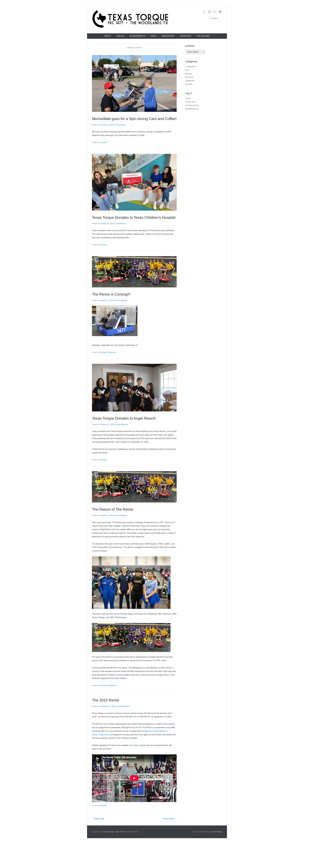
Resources (168, 36)
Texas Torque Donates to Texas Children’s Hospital (133, 217)
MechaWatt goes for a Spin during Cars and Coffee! (134, 119)
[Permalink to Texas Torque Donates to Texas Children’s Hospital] (134, 182)
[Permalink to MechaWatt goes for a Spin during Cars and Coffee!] (134, 83)
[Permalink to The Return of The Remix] (134, 486)
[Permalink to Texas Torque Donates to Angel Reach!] (134, 387)
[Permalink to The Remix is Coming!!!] (134, 271)
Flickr (215, 12)
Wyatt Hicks (121, 125)
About (107, 36)
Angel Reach (104, 735)
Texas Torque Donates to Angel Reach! (124, 418)
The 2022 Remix (105, 700)
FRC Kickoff (203, 36)
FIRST (154, 36)
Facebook (204, 12)
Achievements (137, 36)
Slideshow (112, 352)
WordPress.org (191, 109)
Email (220, 12)
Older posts (98, 819)
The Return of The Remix (112, 509)
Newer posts (170, 819)
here (131, 745)
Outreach (103, 142)
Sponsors (185, 36)
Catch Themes (217, 832)
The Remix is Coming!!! (111, 294)
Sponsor (189, 84)
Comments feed (192, 105)
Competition (190, 67)
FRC (187, 70)
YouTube (209, 12)
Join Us (120, 36)
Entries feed (190, 102)
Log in (188, 98)
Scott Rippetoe (121, 300)
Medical (188, 74)
